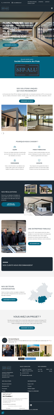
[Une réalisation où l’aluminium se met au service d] (33, 351)
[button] (1, 133)
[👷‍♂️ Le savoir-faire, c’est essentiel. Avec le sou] (8, 351)
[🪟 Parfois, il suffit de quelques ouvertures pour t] (46, 351)
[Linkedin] (31, 405)
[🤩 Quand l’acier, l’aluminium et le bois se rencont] (21, 351)
